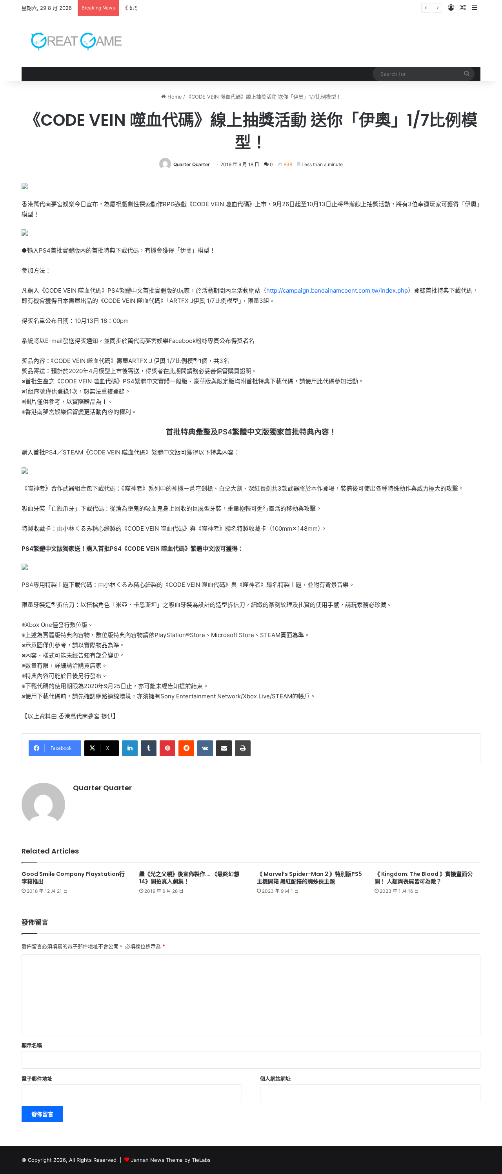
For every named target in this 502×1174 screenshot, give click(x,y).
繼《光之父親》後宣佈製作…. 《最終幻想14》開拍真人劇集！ (189, 877)
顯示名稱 (32, 1045)
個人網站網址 (275, 1078)
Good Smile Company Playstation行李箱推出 (73, 877)
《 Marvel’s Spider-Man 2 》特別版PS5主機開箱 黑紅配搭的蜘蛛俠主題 (309, 877)
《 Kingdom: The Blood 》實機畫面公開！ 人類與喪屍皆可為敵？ (424, 877)
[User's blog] (72, 41)
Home (174, 96)
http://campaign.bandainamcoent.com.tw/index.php (337, 290)
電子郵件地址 (37, 1078)
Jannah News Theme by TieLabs (171, 1160)
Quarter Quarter (191, 164)
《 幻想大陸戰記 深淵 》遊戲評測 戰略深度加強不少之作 (187, 8)
